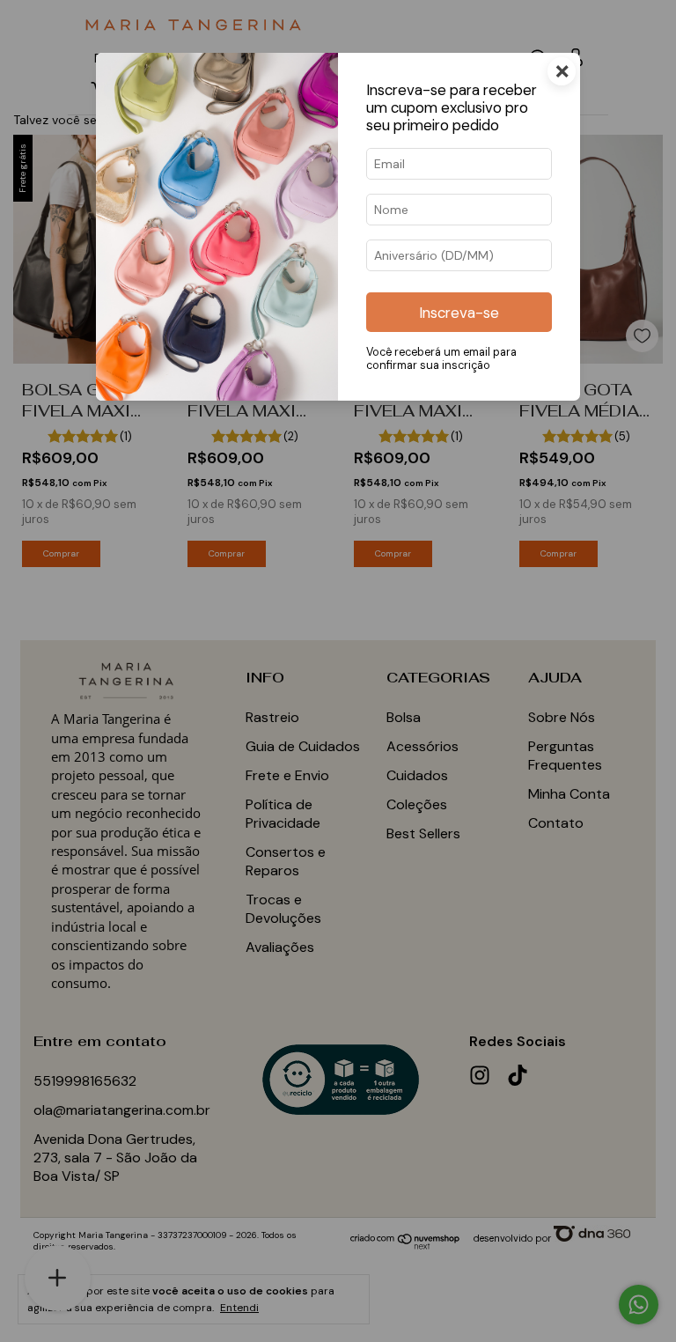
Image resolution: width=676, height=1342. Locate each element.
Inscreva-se (459, 312)
